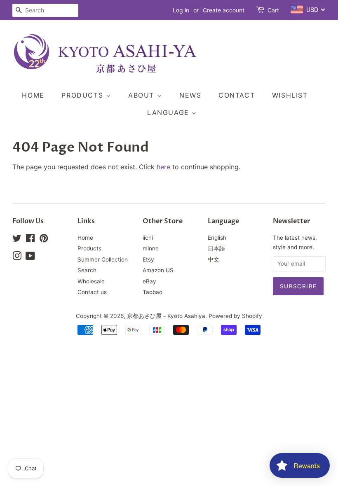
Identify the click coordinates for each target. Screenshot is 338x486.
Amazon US (158, 270)
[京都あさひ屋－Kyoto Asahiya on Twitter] (16, 239)
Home (33, 95)
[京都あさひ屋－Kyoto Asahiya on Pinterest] (43, 239)
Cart (273, 10)
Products (83, 95)
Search (86, 270)
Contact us (92, 292)
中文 (213, 259)
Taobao (152, 292)
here (163, 167)
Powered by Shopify (235, 316)
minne (151, 248)
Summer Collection (102, 259)
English (217, 237)
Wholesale (91, 281)
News (190, 95)
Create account (223, 10)
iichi (148, 237)
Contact (236, 95)
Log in (181, 10)
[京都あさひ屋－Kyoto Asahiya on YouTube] (30, 257)
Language (169, 112)
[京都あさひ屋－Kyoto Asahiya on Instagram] (16, 257)
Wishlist (290, 95)
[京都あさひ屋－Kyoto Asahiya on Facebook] (30, 239)
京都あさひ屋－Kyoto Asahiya (166, 316)
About (142, 95)
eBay (149, 281)
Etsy (148, 259)
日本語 (216, 248)
